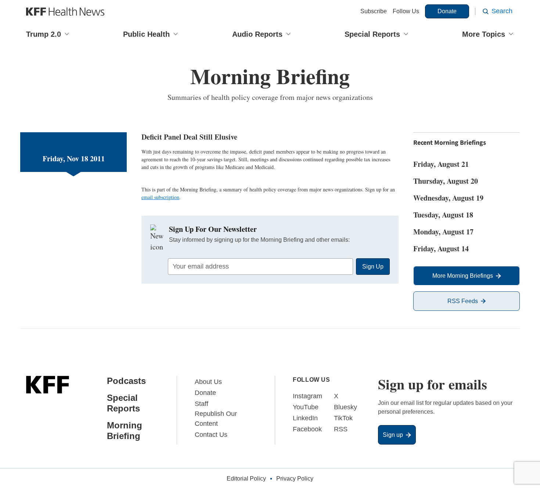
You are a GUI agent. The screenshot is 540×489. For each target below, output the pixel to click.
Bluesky (345, 407)
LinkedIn (305, 418)
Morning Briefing (124, 430)
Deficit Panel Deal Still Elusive (189, 137)
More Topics (483, 34)
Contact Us (211, 434)
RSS (341, 429)
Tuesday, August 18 (443, 214)
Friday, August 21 (441, 164)
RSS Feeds (462, 301)
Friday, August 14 (441, 248)
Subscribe (373, 11)
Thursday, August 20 (445, 181)
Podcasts (126, 381)
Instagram (307, 396)
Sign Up (373, 266)
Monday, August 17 (443, 231)
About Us (208, 381)
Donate (447, 11)
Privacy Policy (294, 478)
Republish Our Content (216, 418)
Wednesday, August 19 (448, 198)
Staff (201, 403)
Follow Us (406, 11)
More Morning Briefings (462, 276)
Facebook (307, 429)
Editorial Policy (246, 478)
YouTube (305, 407)
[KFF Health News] (65, 11)
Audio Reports (257, 34)
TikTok (343, 418)
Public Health (146, 34)
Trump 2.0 (43, 34)
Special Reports (372, 34)
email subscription (160, 197)
